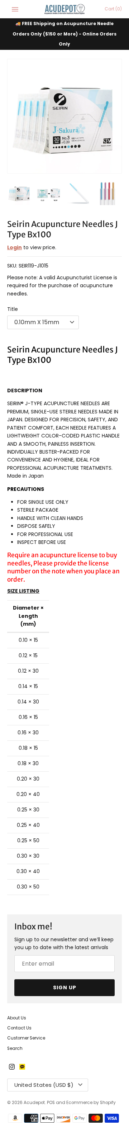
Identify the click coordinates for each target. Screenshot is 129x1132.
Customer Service (26, 1038)
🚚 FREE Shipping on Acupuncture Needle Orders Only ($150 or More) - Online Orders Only (64, 34)
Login (14, 247)
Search (15, 1048)
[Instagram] (12, 1067)
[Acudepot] (64, 9)
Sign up (64, 987)
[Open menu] (15, 9)
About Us (16, 1018)
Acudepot (34, 1102)
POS (51, 1102)
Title (12, 309)
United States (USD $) (43, 1085)
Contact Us (19, 1028)
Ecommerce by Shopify (91, 1102)
